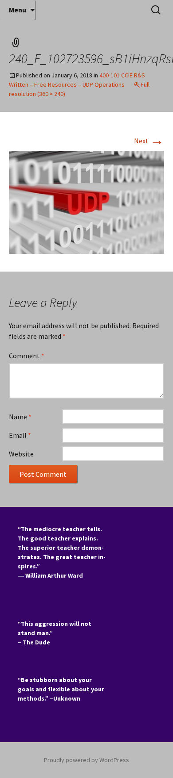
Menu (17, 9)
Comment (26, 355)
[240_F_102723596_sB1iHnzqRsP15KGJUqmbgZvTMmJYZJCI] (86, 201)
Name (20, 416)
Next (149, 140)
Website (21, 453)
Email (20, 435)
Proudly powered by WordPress (86, 760)
